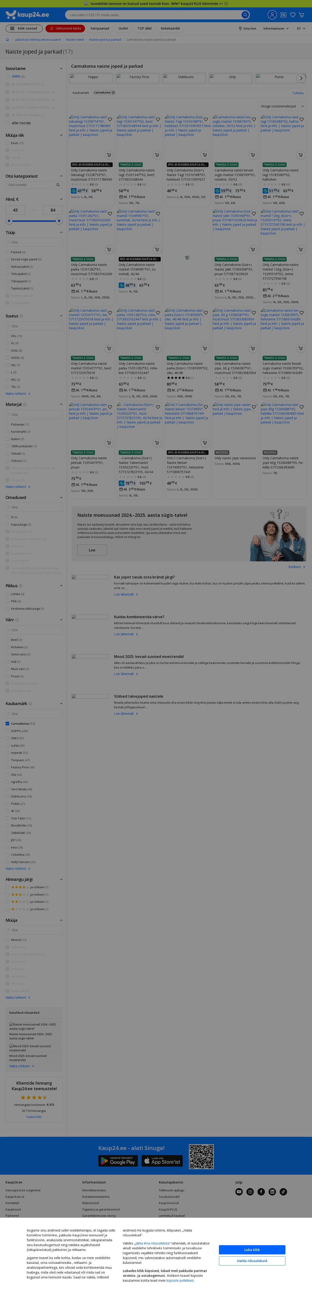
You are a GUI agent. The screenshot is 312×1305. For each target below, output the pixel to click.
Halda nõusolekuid (252, 1261)
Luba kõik (252, 1249)
